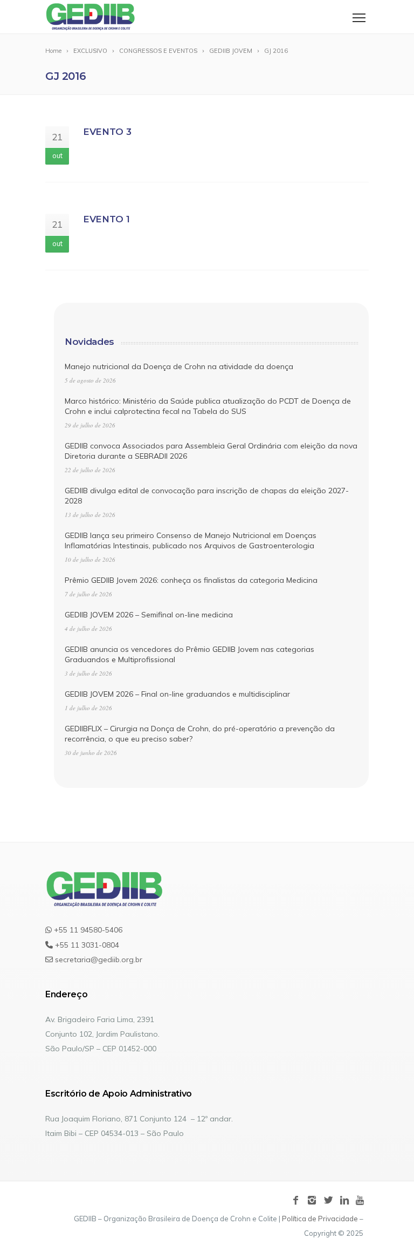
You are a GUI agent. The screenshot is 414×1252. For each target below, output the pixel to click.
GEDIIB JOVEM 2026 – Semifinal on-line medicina (149, 615)
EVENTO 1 (106, 219)
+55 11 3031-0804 (86, 945)
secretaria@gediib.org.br (97, 959)
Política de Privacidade (320, 1218)
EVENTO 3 (107, 131)
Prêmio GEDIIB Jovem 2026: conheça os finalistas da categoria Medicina (191, 580)
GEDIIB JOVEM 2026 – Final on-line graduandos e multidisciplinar (177, 694)
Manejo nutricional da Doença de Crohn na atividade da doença (179, 366)
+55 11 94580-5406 (87, 930)
